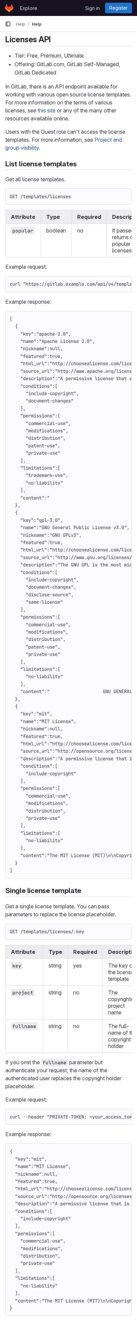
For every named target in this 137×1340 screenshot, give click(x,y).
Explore (28, 8)
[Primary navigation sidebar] (8, 24)
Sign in (92, 8)
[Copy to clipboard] (123, 196)
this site (47, 110)
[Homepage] (9, 8)
